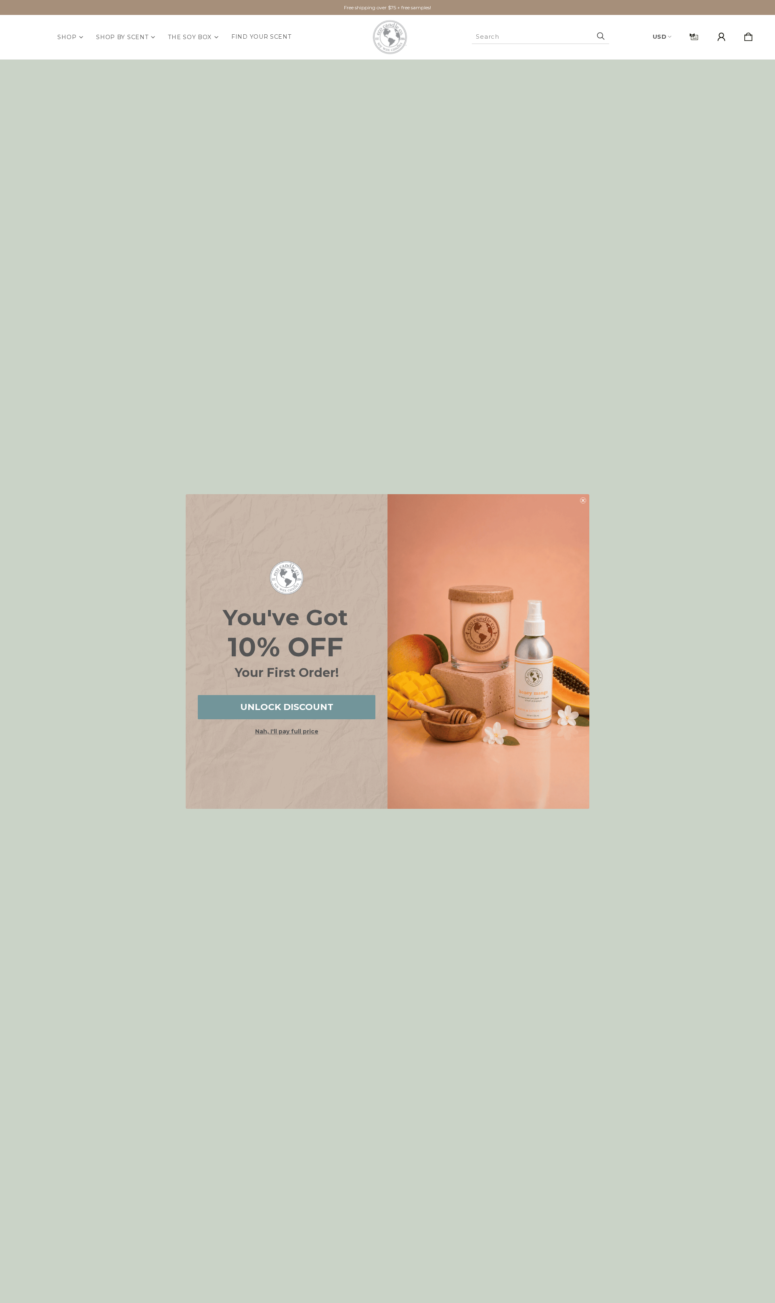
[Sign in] (721, 37)
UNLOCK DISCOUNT (286, 707)
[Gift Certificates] (694, 37)
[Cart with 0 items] (748, 37)
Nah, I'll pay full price (286, 731)
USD (660, 36)
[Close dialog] (583, 500)
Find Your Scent (261, 37)
